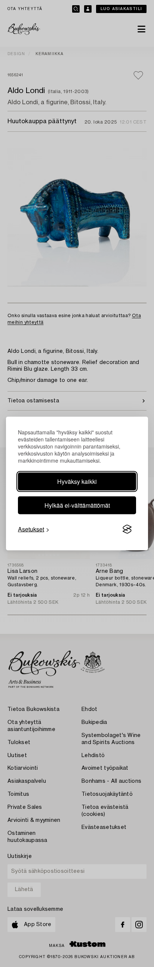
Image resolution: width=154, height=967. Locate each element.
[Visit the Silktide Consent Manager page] (127, 529)
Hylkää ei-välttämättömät (77, 505)
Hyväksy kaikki (77, 481)
